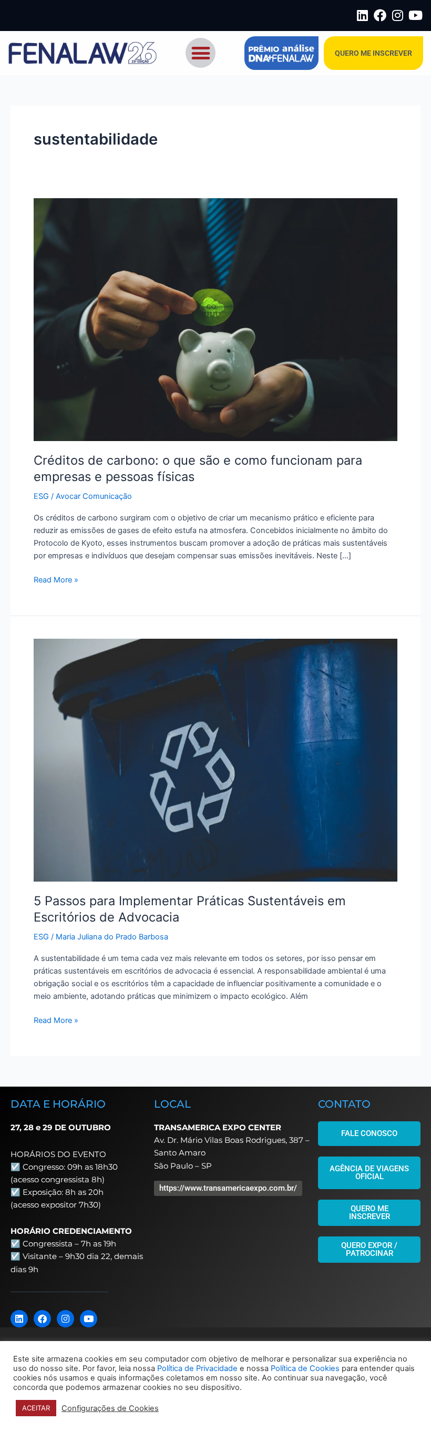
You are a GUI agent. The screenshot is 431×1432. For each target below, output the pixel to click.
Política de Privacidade (197, 1368)
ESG (41, 496)
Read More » (56, 579)
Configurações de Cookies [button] (110, 1408)
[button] (201, 53)
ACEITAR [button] (36, 1408)
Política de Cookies (305, 1368)
